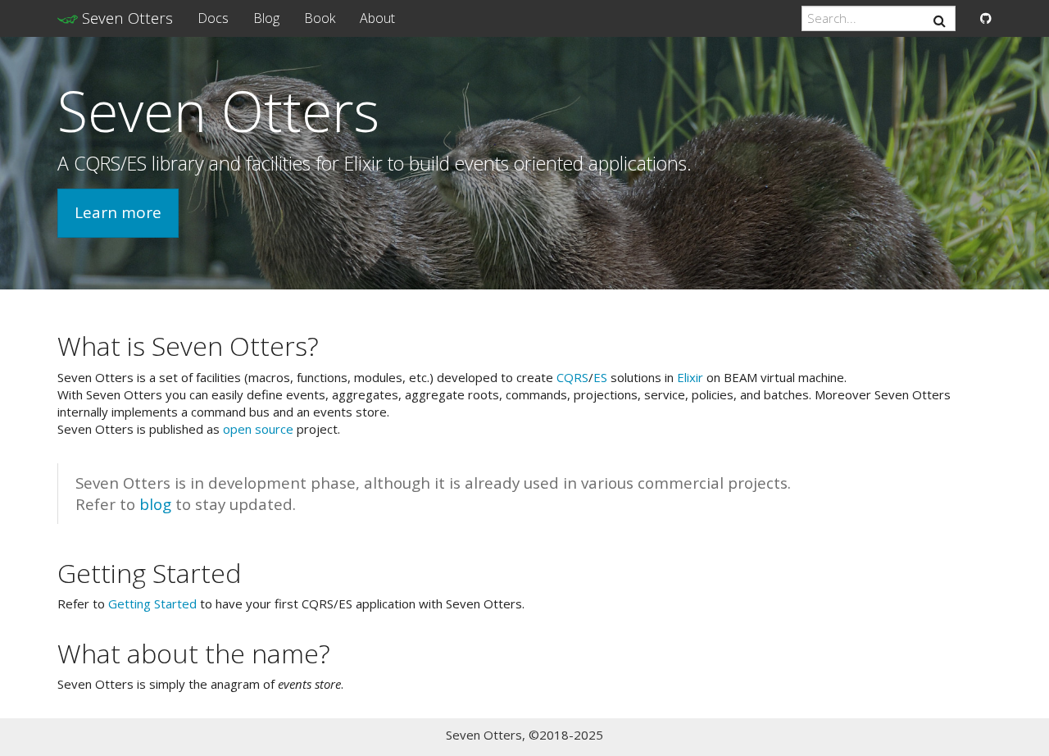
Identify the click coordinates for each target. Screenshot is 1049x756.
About (377, 18)
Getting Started (152, 603)
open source (258, 429)
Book (319, 18)
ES (600, 377)
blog (155, 504)
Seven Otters (125, 18)
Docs (213, 18)
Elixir (690, 377)
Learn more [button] (118, 212)
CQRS (572, 377)
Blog (266, 18)
